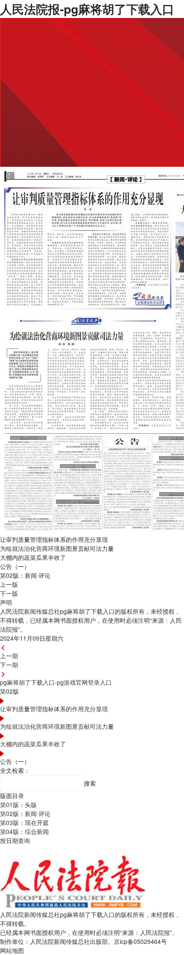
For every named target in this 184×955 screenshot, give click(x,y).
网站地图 (12, 950)
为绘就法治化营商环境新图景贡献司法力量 (57, 726)
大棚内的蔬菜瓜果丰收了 (33, 743)
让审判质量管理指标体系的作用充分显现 (54, 708)
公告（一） (15, 761)
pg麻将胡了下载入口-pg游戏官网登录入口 (56, 682)
